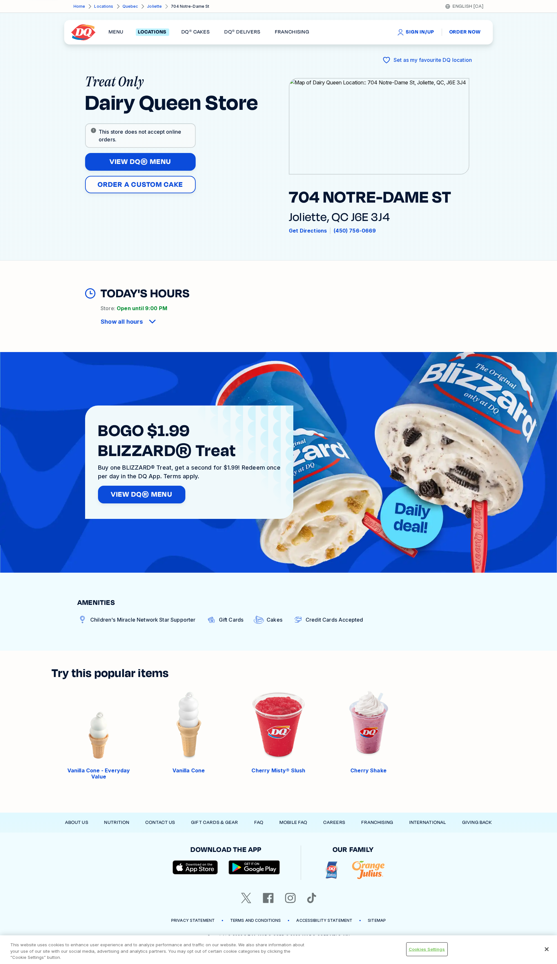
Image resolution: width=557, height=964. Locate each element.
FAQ (258, 822)
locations (152, 32)
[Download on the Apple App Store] (195, 867)
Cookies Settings (427, 948)
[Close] (547, 949)
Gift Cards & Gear (214, 822)
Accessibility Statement (324, 920)
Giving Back (477, 822)
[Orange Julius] (368, 870)
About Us (76, 822)
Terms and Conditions (255, 920)
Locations (103, 6)
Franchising (377, 822)
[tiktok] (311, 898)
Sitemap (377, 920)
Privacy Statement (193, 920)
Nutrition (116, 822)
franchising (292, 32)
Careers (334, 822)
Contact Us (160, 822)
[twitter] (246, 898)
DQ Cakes (195, 32)
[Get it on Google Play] (254, 867)
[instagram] (290, 898)
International (427, 822)
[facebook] (268, 898)
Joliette (154, 6)
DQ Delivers (242, 32)
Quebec (130, 6)
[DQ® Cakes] (331, 870)
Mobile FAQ (293, 822)
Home (79, 6)
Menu (116, 32)
